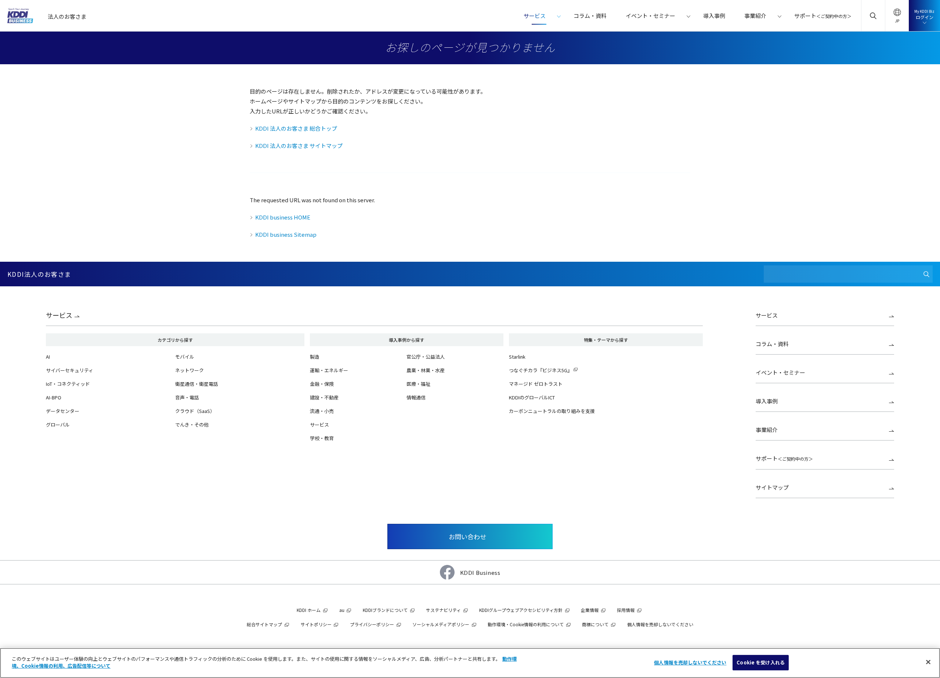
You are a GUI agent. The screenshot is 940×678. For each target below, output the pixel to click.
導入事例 (767, 401)
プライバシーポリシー (372, 624)
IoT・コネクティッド (68, 383)
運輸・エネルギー (329, 370)
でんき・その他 (192, 424)
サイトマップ (772, 487)
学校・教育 (322, 438)
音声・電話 (187, 397)
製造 (314, 356)
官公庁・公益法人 (425, 356)
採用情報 (625, 610)
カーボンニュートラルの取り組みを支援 (552, 410)
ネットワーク (189, 370)
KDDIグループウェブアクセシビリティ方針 (521, 610)
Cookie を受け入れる (761, 662)
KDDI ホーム (309, 610)
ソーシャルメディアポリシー (440, 624)
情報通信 (416, 397)
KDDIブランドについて (385, 610)
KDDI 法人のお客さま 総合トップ (296, 128)
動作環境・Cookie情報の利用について (526, 624)
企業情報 (590, 610)
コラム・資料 (772, 344)
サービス (59, 315)
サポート (784, 458)
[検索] (926, 274)
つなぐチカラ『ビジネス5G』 (540, 370)
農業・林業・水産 (425, 370)
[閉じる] (928, 662)
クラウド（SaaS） (195, 410)
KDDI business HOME (282, 217)
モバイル (184, 356)
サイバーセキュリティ (69, 370)
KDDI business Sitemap (286, 234)
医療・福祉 (418, 383)
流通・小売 (322, 410)
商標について (595, 624)
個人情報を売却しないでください (690, 662)
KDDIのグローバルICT (532, 397)
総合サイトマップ (264, 624)
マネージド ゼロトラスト (536, 383)
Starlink (517, 356)
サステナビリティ (443, 610)
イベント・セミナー (780, 372)
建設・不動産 (324, 397)
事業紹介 (767, 430)
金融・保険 (322, 383)
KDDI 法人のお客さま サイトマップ (299, 145)
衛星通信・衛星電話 (196, 383)
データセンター (62, 410)
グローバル (58, 424)
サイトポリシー (316, 624)
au (341, 610)
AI (48, 356)
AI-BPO (53, 397)
